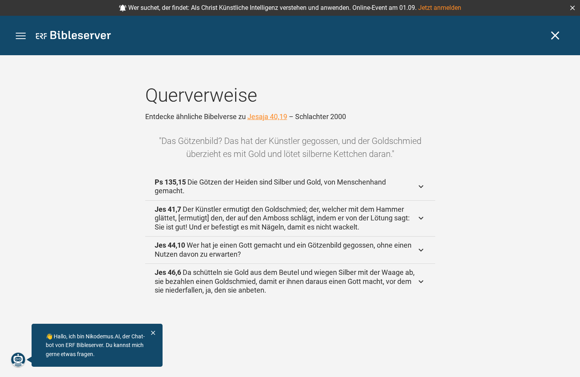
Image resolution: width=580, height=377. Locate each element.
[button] (572, 8)
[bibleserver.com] (73, 36)
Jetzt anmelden (439, 7)
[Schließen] (555, 35)
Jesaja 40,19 (267, 116)
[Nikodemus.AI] (18, 360)
